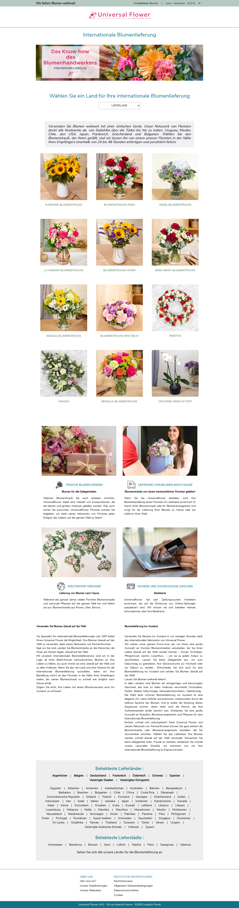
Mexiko (161, 810)
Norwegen (96, 814)
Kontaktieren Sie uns (146, 3)
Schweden (125, 818)
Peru (162, 814)
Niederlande (76, 814)
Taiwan (94, 822)
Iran (68, 801)
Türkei (145, 822)
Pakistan (129, 814)
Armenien (92, 788)
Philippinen (178, 814)
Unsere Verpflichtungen (93, 886)
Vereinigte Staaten (101, 780)
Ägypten (55, 788)
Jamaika (110, 801)
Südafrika (77, 822)
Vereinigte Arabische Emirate (103, 827)
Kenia (64, 805)
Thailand (111, 822)
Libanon (163, 805)
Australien (136, 788)
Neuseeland (54, 814)
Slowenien (184, 818)
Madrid (136, 845)
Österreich (139, 775)
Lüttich (121, 845)
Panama (147, 814)
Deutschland (98, 775)
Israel (80, 801)
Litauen (180, 805)
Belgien (79, 775)
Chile (117, 792)
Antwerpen (55, 845)
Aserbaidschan (114, 788)
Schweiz (157, 775)
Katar (51, 805)
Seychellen (145, 818)
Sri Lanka (58, 822)
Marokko (103, 810)
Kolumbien (82, 805)
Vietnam (133, 827)
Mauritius (122, 810)
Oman (114, 814)
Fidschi (106, 797)
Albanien (73, 788)
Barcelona (75, 845)
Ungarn (175, 822)
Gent (107, 845)
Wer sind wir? (88, 881)
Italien (95, 801)
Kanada (182, 801)
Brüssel (92, 845)
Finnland (123, 797)
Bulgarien (101, 792)
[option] (119, 63)
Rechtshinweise (123, 881)
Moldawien (179, 810)
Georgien (142, 797)
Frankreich (119, 775)
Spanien (175, 775)
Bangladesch (174, 788)
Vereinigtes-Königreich (134, 780)
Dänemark (167, 792)
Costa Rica (147, 792)
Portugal (61, 818)
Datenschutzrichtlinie (126, 890)
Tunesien (129, 822)
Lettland (146, 805)
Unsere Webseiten (90, 890)
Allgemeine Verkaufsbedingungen (133, 886)
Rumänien (80, 818)
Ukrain (160, 822)
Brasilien (82, 792)
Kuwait (130, 805)
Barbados (65, 792)
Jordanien (141, 801)
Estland (91, 797)
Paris (151, 845)
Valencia (185, 845)
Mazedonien (142, 810)
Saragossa (166, 845)
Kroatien (100, 805)
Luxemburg (53, 810)
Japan (125, 801)
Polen (45, 818)
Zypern (149, 827)
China (130, 792)
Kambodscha (162, 801)
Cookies (118, 895)
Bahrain (154, 788)
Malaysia (72, 810)
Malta (87, 810)
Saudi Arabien (102, 818)
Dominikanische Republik (63, 797)
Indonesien (52, 801)
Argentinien (59, 775)
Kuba (116, 805)
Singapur (164, 818)
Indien (182, 797)
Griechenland (162, 797)
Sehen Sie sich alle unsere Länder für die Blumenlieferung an (119, 852)
